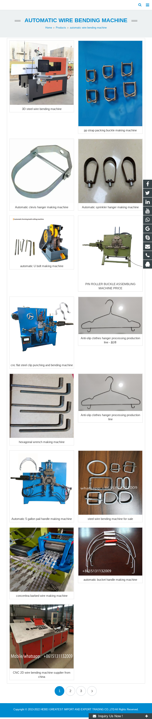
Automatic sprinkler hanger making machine (110, 207)
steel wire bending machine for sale (110, 518)
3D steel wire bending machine (42, 109)
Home (48, 27)
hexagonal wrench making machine (42, 442)
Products (61, 27)
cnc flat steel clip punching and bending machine (42, 365)
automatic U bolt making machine (41, 266)
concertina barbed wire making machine (41, 595)
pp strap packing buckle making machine (110, 130)
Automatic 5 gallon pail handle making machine (41, 518)
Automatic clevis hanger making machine (41, 207)
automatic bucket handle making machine (110, 579)
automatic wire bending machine (76, 20)
